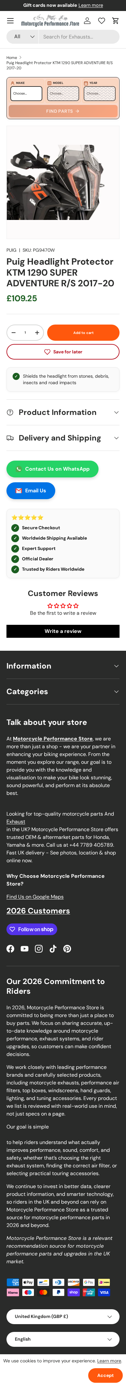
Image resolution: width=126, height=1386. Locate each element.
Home (11, 57)
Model (58, 83)
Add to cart (83, 332)
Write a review (63, 631)
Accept (105, 1375)
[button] (116, 21)
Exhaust (15, 821)
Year (93, 83)
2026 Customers (38, 911)
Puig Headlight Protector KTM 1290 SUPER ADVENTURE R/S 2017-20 (59, 65)
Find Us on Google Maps (35, 896)
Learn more (91, 5)
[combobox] (63, 37)
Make (20, 83)
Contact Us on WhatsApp (57, 468)
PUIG (11, 250)
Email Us (35, 490)
